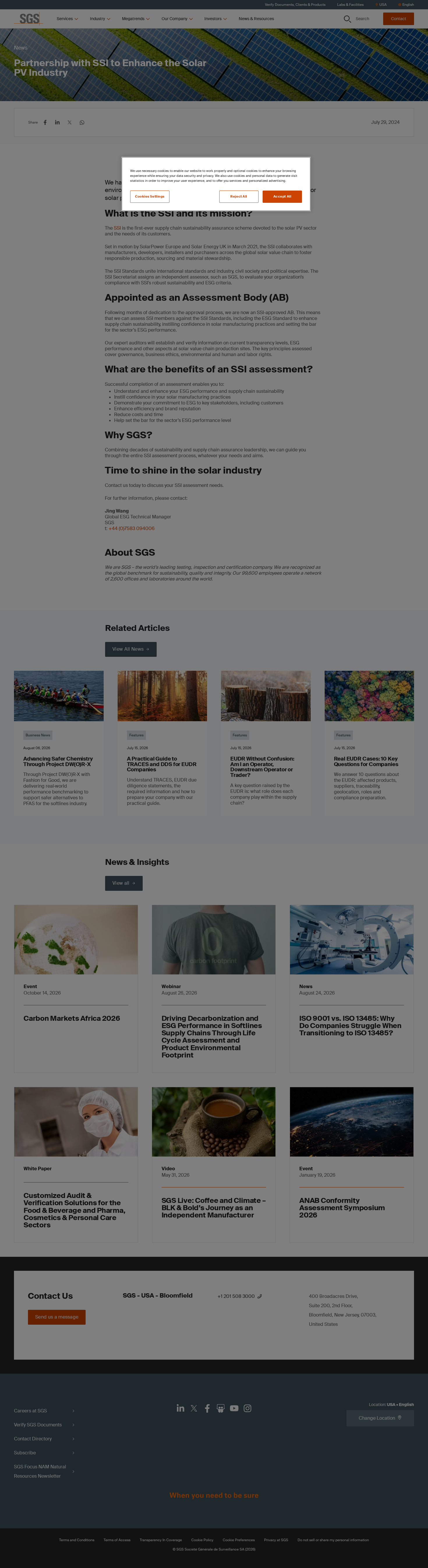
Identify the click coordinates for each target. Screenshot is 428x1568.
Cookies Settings (150, 196)
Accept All (282, 196)
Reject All (238, 196)
